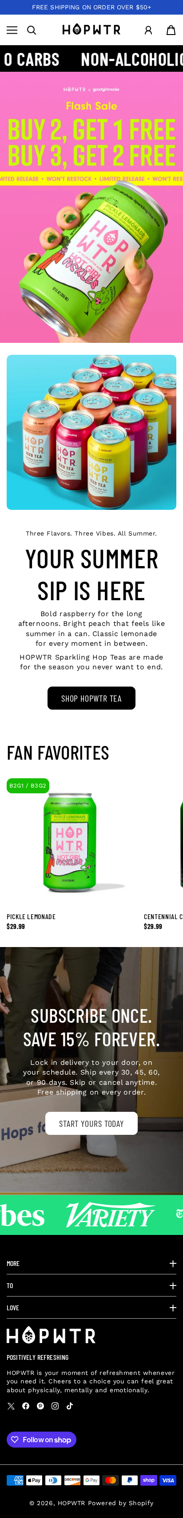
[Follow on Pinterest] (40, 1406)
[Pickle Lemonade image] (71, 842)
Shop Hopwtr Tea (91, 698)
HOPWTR (71, 1502)
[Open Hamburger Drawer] (12, 30)
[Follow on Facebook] (25, 1406)
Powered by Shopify (121, 1502)
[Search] (31, 30)
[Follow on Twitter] (11, 1406)
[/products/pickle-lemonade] (91, 207)
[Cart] (171, 30)
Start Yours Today (91, 1123)
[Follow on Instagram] (55, 1406)
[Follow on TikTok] (69, 1406)
